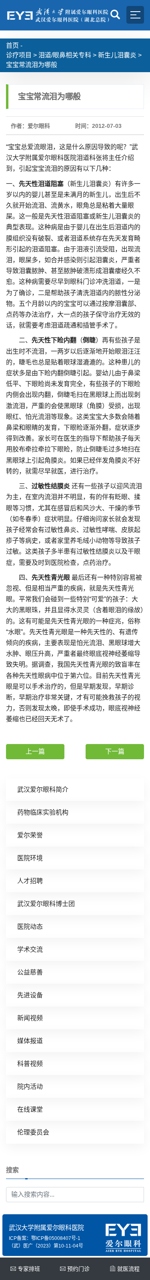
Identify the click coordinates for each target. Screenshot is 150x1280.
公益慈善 (30, 972)
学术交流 (30, 949)
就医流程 (128, 1269)
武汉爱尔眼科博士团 (46, 903)
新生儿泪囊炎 (117, 55)
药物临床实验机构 (42, 812)
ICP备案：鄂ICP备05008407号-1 (44, 1238)
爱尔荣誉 (30, 835)
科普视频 (30, 1063)
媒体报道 (30, 1040)
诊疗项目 (19, 55)
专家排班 (29, 1269)
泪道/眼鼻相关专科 (64, 55)
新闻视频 (30, 1018)
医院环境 (30, 858)
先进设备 (30, 995)
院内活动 (30, 1086)
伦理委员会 (33, 1132)
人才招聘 (30, 881)
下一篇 (114, 751)
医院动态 (30, 926)
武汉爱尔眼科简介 (42, 789)
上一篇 (35, 751)
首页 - (14, 45)
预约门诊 (78, 1269)
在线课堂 (30, 1109)
